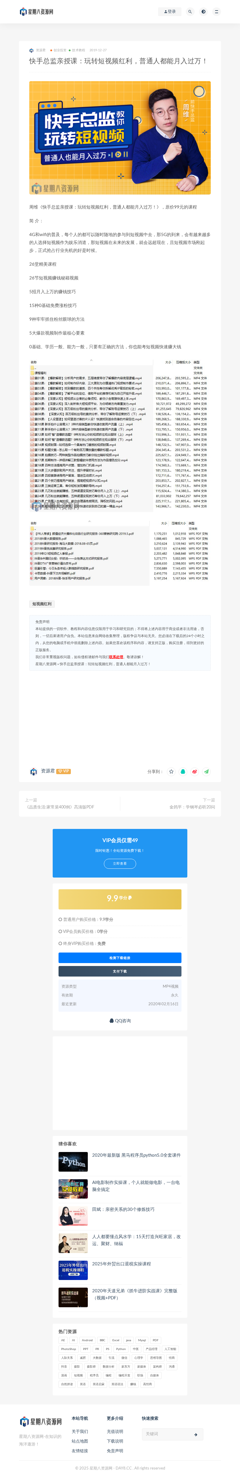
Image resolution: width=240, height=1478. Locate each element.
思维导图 (156, 1357)
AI (73, 1340)
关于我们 (80, 1432)
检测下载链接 (120, 958)
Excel (115, 1340)
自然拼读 (67, 1384)
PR (97, 1349)
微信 (124, 1357)
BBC (102, 1340)
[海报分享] (206, 771)
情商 (172, 1357)
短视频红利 (42, 604)
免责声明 (115, 1451)
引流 (111, 1357)
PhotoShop (68, 1349)
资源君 (48, 771)
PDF (156, 1340)
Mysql (142, 1340)
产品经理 (151, 1349)
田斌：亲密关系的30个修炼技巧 (123, 1209)
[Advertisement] (120, 718)
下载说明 (115, 1441)
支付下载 (120, 971)
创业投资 (60, 50)
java (128, 1340)
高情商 (147, 1384)
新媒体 (141, 1366)
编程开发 (124, 1375)
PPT (85, 1349)
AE (63, 1340)
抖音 (64, 1366)
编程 (109, 1375)
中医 (136, 1349)
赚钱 (133, 1384)
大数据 (97, 1357)
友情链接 (80, 1451)
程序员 (94, 1375)
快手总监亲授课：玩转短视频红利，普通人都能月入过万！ (105, 664)
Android (87, 1340)
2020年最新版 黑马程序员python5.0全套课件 (136, 1155)
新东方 (125, 1366)
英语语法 (117, 1384)
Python (121, 1349)
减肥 (83, 1357)
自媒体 (154, 1375)
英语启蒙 (98, 1384)
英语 (83, 1384)
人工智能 (170, 1349)
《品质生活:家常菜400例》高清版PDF (59, 807)
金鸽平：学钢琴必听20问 (192, 807)
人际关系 (67, 1357)
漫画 (64, 1375)
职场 (140, 1375)
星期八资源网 (45, 664)
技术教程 (78, 50)
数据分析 (108, 1366)
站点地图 (80, 1441)
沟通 (172, 1366)
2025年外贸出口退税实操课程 (121, 1264)
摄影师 (91, 1366)
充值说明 (115, 1432)
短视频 (78, 1375)
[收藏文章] (171, 771)
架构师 (157, 1366)
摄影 (77, 1366)
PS (107, 1349)
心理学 (138, 1357)
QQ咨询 (122, 1021)
